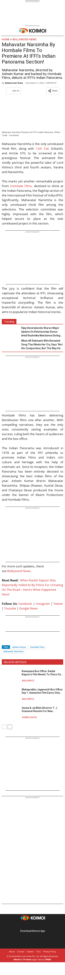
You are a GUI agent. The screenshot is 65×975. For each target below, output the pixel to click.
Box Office (28, 680)
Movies (17, 959)
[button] (52, 90)
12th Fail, (42, 148)
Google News (28, 608)
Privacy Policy (49, 951)
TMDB (48, 959)
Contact (20, 951)
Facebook (25, 604)
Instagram (43, 604)
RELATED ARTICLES (15, 662)
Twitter (58, 604)
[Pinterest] (32, 925)
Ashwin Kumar (19, 647)
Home (6, 39)
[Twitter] (10, 640)
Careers (30, 951)
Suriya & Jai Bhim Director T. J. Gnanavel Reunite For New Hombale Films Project (40, 709)
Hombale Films (21, 186)
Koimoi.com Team (14, 82)
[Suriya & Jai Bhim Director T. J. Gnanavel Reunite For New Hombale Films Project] (11, 712)
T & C (38, 951)
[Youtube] (42, 925)
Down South (29, 717)
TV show (27, 959)
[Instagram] (27, 925)
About (12, 951)
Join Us (16, 90)
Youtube (10, 608)
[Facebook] (4, 640)
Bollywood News (24, 39)
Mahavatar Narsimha (13, 651)
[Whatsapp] (17, 640)
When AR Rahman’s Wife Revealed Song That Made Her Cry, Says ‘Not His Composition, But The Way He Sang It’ (42, 344)
